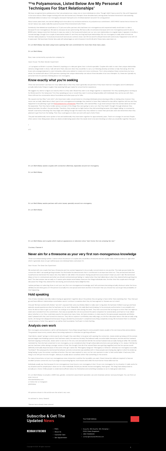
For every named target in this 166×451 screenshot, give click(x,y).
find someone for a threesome (65, 104)
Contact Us (117, 6)
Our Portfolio (105, 6)
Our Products (92, 6)
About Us (80, 6)
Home (71, 6)
